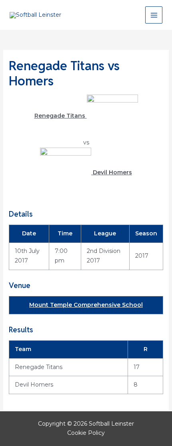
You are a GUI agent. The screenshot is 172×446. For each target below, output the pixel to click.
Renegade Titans (38, 367)
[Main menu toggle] (153, 15)
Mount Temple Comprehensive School (86, 304)
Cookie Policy (86, 432)
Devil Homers (34, 384)
